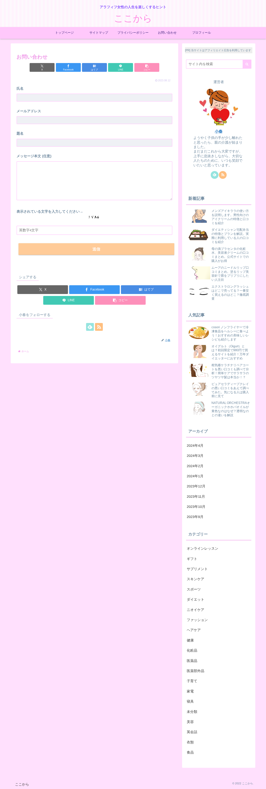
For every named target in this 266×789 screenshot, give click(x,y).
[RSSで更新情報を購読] (99, 327)
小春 (219, 131)
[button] (146, 67)
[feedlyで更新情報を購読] (90, 327)
